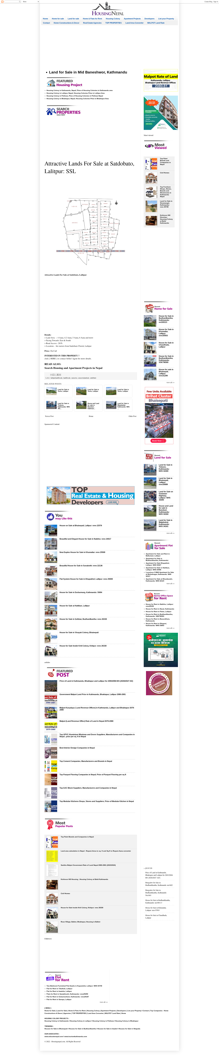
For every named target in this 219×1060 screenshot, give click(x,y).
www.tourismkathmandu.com (75, 1036)
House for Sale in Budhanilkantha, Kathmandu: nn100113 (166, 319)
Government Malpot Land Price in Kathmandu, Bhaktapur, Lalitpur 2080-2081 (93, 694)
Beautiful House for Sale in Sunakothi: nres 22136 (81, 566)
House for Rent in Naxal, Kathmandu (160, 609)
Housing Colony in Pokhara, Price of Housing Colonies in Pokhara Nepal (75, 96)
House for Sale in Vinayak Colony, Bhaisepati (79, 632)
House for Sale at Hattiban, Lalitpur (75, 606)
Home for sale (58, 19)
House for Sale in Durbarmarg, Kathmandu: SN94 (81, 592)
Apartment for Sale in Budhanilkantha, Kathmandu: (157, 559)
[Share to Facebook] (58, 375)
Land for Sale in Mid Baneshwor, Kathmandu (88, 72)
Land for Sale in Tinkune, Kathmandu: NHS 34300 (165, 468)
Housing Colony (113, 19)
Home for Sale (50, 1011)
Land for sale (73, 19)
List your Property (166, 19)
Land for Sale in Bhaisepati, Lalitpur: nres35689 (165, 481)
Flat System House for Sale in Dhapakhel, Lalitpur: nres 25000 (86, 579)
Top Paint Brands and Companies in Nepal (77, 837)
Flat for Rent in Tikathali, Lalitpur (59, 989)
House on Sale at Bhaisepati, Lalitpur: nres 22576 (81, 526)
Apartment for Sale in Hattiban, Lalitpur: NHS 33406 (158, 569)
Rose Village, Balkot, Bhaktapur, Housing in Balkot (80, 922)
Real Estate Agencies (92, 23)
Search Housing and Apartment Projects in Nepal (73, 368)
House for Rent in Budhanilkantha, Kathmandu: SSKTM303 (159, 615)
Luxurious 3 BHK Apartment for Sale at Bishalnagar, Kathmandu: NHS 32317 (160, 574)
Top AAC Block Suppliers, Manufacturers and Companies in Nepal (88, 788)
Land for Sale (62, 1011)
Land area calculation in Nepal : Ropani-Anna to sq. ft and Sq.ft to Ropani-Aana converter (96, 851)
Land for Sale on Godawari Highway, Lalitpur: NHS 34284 (166, 496)
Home (45, 19)
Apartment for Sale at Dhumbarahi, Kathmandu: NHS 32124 (159, 580)
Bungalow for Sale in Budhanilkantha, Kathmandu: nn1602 (159, 883)
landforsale (66, 378)
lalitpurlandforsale (56, 378)
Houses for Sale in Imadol (107, 1029)
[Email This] (51, 375)
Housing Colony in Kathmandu (56, 1021)
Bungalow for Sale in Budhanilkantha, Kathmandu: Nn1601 (156, 892)
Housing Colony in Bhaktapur (126, 1021)
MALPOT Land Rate (155, 23)
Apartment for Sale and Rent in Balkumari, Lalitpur (158, 555)
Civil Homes (65, 893)
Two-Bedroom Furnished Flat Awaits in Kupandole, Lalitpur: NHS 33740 (74, 986)
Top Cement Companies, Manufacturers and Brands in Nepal (86, 761)
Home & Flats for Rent (92, 19)
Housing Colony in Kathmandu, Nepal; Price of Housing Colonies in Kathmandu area (80, 90)
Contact (46, 23)
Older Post (132, 416)
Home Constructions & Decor (66, 23)
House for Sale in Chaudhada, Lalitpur (166, 345)
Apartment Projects (132, 19)
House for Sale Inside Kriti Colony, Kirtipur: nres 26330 (83, 646)
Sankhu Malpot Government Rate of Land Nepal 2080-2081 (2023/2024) (88, 865)
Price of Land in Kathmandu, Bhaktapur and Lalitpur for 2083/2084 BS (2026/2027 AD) (96, 681)
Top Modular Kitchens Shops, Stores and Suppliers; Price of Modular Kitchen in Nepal (97, 801)
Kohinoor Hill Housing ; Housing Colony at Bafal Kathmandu (84, 879)
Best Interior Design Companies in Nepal (77, 748)
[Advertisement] (109, 47)
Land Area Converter (134, 23)
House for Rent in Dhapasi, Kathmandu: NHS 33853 (156, 624)
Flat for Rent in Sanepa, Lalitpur (59, 999)
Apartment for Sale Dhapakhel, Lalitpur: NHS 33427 (157, 564)
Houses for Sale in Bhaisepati (56, 1029)
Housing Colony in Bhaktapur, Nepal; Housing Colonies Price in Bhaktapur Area (78, 98)
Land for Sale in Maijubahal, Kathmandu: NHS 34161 (165, 523)
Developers (149, 19)
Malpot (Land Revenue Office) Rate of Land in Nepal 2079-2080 (86, 721)
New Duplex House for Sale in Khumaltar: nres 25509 (82, 552)
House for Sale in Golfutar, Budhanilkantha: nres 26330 (83, 619)
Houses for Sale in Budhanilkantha (82, 1029)
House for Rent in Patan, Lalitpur (158, 611)
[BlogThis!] (53, 375)
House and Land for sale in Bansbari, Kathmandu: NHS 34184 (166, 510)
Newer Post (49, 416)
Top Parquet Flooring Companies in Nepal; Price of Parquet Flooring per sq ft (93, 775)
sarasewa (74, 378)
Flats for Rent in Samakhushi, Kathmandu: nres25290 (67, 994)
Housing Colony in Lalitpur (80, 1021)
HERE (53, 358)
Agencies (67, 1013)
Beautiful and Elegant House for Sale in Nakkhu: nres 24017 (85, 539)
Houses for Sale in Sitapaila (129, 1029)
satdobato (93, 378)
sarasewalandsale (83, 378)
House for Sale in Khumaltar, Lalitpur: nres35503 (155, 908)
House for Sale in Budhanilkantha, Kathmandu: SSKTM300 (166, 359)
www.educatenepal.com (53, 1036)
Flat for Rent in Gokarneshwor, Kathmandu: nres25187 (68, 997)
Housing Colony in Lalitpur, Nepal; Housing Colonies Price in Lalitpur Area (76, 93)
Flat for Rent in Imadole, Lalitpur (59, 991)
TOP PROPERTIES (113, 23)
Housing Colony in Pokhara (103, 1021)
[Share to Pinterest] (60, 375)
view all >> (170, 382)
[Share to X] (56, 375)
